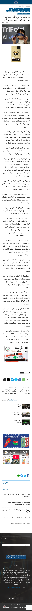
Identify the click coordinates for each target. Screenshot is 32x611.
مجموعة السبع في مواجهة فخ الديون (20, 523)
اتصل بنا (13, 604)
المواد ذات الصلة (13, 400)
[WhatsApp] (23, 379)
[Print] (4, 379)
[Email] (8, 379)
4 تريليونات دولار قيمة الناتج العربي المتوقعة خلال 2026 (24, 391)
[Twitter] (16, 379)
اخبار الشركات (20, 6)
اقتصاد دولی (13, 9)
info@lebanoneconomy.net (14, 587)
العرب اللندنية (27, 372)
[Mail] (13, 598)
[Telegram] (12, 379)
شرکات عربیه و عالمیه (23, 13)
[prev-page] (29, 428)
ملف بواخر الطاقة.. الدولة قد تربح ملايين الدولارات (16, 517)
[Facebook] (19, 379)
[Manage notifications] (4, 606)
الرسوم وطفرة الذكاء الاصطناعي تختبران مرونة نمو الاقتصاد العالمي (9, 391)
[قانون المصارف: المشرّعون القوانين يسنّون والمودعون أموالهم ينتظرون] (26, 414)
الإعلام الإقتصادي (17, 11)
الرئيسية (28, 6)
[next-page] (26, 428)
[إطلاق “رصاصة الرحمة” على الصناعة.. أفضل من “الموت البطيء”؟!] (26, 406)
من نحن (18, 604)
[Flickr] (17, 598)
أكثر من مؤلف (5, 400)
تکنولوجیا (8, 11)
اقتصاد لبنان (26, 11)
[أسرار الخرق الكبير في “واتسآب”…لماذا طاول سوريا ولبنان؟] (26, 422)
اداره (19, 9)
